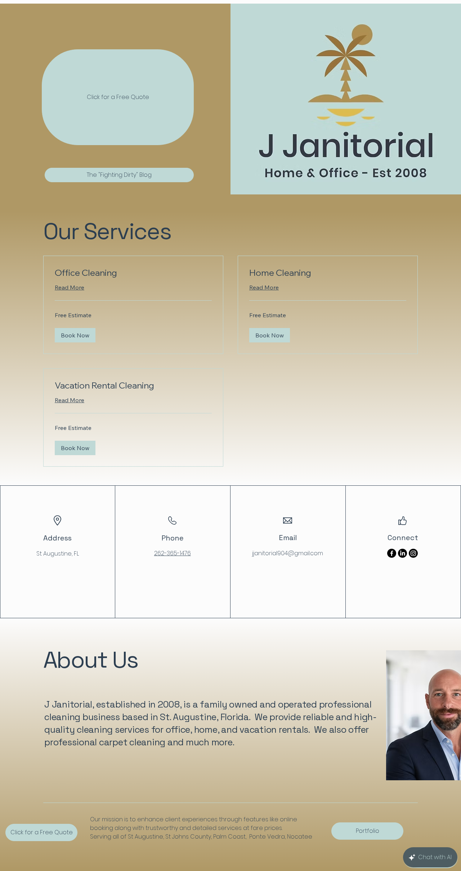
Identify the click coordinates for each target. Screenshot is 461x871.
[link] (133, 273)
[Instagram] (413, 553)
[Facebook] (391, 553)
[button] (75, 335)
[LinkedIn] (402, 553)
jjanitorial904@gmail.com (287, 553)
